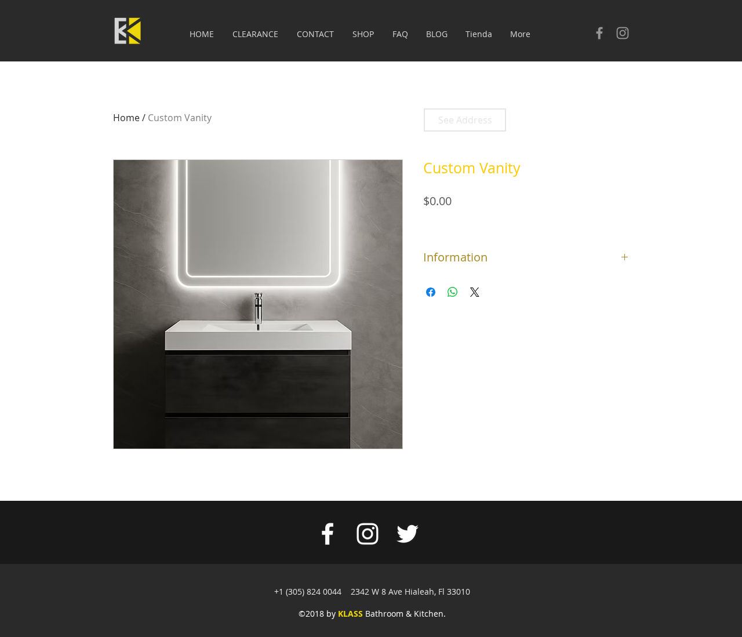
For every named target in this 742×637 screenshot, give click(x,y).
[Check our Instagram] (622, 33)
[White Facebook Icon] (327, 533)
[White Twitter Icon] (407, 533)
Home (126, 117)
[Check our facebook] (599, 33)
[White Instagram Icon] (367, 533)
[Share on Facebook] (431, 292)
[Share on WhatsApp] (453, 292)
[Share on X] (475, 292)
